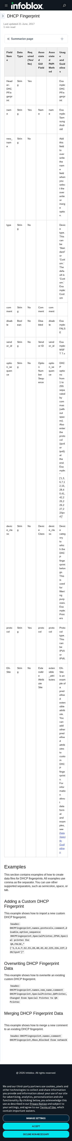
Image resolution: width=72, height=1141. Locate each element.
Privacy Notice (38, 1103)
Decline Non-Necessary (36, 1134)
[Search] (64, 5)
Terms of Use (48, 1107)
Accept (36, 1126)
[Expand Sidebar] (2, 535)
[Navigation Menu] (6, 5)
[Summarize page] (62, 39)
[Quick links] (34, 5)
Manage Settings (36, 1118)
